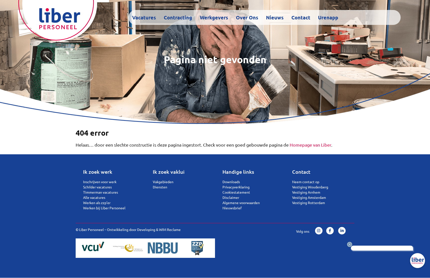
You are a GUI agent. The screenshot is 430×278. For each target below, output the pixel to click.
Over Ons (247, 17)
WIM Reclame (170, 229)
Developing (146, 229)
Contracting (178, 17)
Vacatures (144, 17)
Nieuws (275, 17)
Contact (300, 17)
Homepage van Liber (310, 144)
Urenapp (328, 17)
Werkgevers (214, 17)
